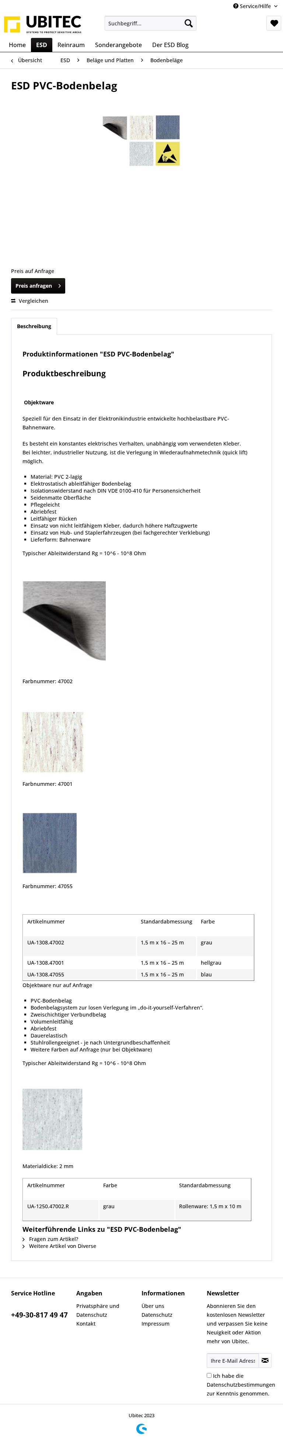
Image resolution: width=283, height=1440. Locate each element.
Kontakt (85, 1323)
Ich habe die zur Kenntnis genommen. (241, 1384)
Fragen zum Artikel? (53, 1238)
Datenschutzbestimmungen (241, 1384)
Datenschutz (157, 1314)
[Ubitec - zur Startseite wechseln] (43, 25)
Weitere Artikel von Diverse (62, 1245)
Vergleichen (32, 300)
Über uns (153, 1305)
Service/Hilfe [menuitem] (255, 6)
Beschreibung (34, 326)
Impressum (156, 1323)
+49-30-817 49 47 (39, 1315)
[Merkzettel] (273, 23)
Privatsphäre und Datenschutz (97, 1310)
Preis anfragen (33, 285)
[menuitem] (151, 23)
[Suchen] (188, 23)
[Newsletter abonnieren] (265, 1360)
